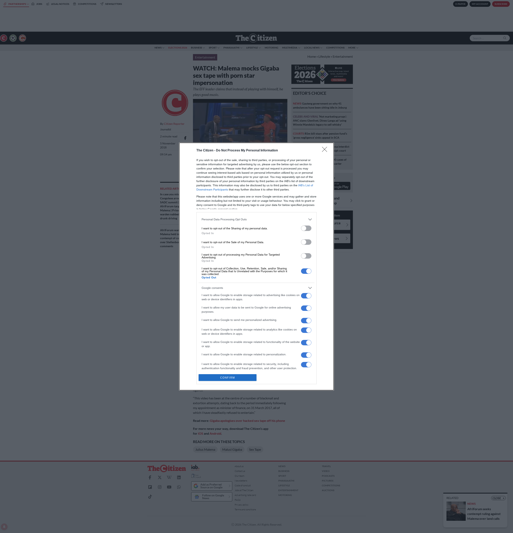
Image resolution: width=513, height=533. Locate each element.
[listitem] (256, 219)
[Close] (326, 150)
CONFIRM (227, 377)
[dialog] (256, 266)
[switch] (306, 228)
